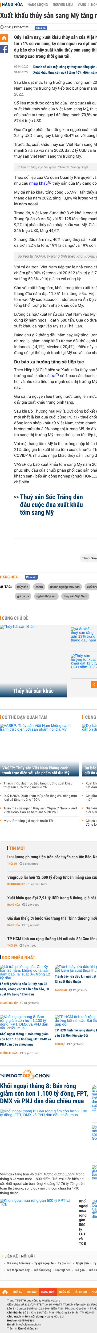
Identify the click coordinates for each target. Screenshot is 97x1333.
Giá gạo (80, 1270)
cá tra (39, 587)
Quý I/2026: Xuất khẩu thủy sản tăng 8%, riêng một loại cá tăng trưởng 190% (40, 798)
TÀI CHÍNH (80, 1292)
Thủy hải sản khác (33, 691)
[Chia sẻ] (4, 49)
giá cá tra (23, 596)
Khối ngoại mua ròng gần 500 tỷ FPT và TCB (83, 1222)
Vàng (82, 5)
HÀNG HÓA (48, 1292)
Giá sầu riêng (42, 1270)
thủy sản (22, 587)
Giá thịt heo (62, 1270)
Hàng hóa (12, 4)
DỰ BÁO (32, 1292)
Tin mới (17, 848)
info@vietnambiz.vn (28, 1324)
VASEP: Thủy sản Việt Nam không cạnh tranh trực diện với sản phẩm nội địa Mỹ (35, 771)
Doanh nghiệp (16, 884)
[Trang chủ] (4, 38)
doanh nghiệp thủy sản (65, 587)
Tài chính (61, 990)
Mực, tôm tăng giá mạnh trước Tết (28, 821)
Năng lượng (38, 5)
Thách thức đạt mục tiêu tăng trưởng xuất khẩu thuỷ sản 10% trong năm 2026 (38, 785)
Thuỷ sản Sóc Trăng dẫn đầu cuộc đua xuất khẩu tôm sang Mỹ (51, 504)
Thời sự (12, 863)
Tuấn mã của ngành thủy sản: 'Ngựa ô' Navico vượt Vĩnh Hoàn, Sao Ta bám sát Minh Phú (40, 810)
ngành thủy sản (46, 596)
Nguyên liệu (63, 5)
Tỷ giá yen (82, 1263)
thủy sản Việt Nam (75, 596)
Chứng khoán (9, 1053)
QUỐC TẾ (64, 1292)
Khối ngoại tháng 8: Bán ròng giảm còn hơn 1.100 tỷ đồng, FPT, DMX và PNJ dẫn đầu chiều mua (25, 1039)
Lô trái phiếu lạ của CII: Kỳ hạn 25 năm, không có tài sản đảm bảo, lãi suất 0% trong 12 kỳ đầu (24, 989)
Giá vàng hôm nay (18, 1263)
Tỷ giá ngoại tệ (44, 1263)
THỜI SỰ (17, 1292)
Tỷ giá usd (64, 1263)
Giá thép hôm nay (18, 1270)
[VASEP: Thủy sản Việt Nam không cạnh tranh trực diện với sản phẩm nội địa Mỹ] (39, 750)
